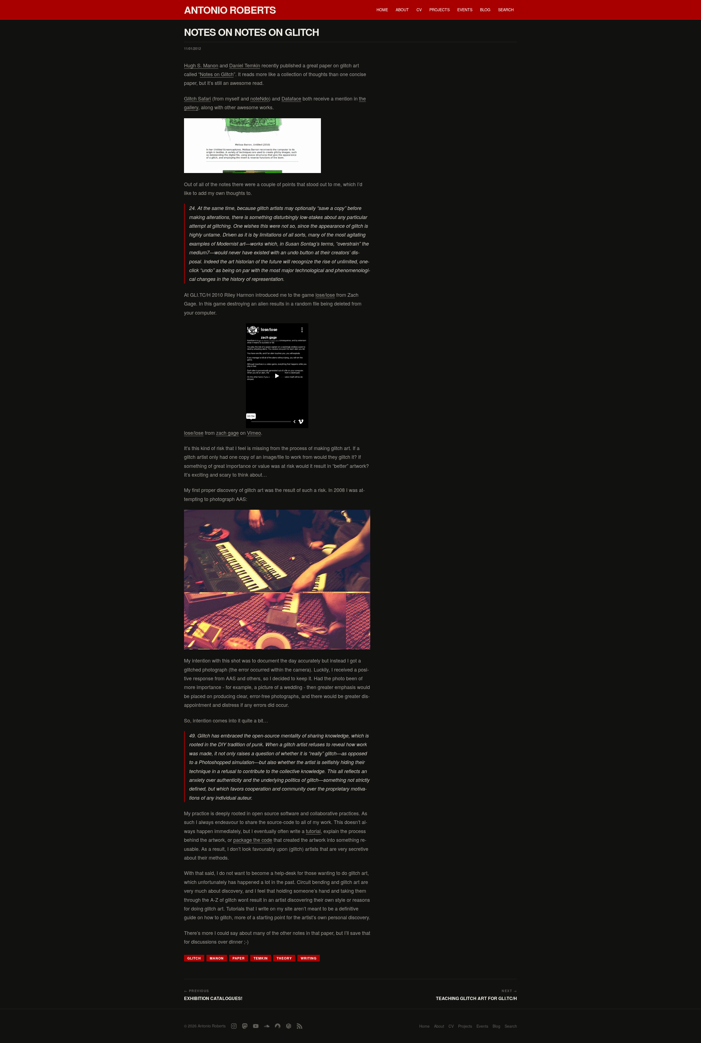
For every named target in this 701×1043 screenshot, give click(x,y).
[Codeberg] (277, 1026)
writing (309, 958)
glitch (194, 958)
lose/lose (325, 294)
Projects (439, 9)
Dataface (291, 98)
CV (419, 9)
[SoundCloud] (267, 1026)
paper (238, 958)
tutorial (313, 830)
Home (382, 9)
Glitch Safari (197, 98)
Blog (485, 9)
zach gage (227, 432)
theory (284, 958)
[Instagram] (234, 1026)
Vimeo (254, 432)
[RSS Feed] (299, 1026)
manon (217, 958)
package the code (252, 839)
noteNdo (259, 98)
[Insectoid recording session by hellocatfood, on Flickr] (277, 579)
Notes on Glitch (217, 73)
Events (464, 9)
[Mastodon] (245, 1026)
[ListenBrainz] (288, 1026)
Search (506, 9)
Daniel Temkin (244, 65)
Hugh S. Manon (201, 65)
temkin (261, 958)
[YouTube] (256, 1026)
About (402, 9)
